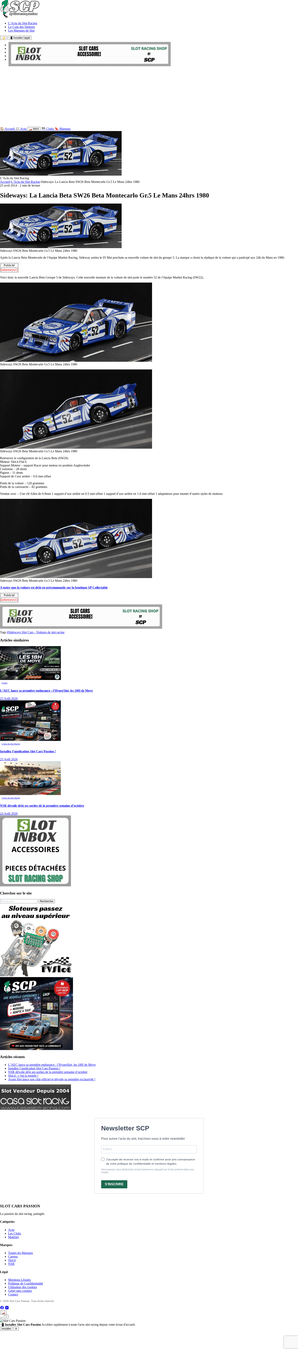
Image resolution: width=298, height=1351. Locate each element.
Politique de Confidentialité (25, 1283)
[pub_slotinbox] (35, 885)
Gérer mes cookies (20, 1290)
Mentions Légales (19, 1280)
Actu (11, 1229)
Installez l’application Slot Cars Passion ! (34, 1068)
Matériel (13, 1237)
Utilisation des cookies (22, 1287)
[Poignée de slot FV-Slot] (36, 975)
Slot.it (12, 1260)
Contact (13, 1294)
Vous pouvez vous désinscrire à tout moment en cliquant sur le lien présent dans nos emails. (147, 1171)
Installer (6, 1328)
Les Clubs (14, 1233)
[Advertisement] (149, 97)
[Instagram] (7, 1308)
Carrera (13, 1256)
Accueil (5, 182)
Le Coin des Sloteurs (21, 27)
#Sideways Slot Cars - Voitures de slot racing (35, 632)
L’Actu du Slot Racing (22, 23)
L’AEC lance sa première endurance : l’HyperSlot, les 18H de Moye (52, 1064)
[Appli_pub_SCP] (36, 1049)
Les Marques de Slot (21, 30)
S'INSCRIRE (114, 1184)
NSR (11, 1264)
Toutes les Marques (20, 1253)
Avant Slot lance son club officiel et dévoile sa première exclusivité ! (51, 1079)
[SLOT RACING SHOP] (90, 65)
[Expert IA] (1, 1317)
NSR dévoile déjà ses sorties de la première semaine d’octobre (47, 1072)
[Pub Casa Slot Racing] (35, 1108)
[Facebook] (2, 1308)
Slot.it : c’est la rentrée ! (23, 1075)
